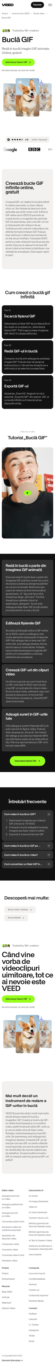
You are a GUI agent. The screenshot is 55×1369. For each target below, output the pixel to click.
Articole (5, 1297)
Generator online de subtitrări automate (11, 1228)
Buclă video (39, 13)
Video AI (33, 1207)
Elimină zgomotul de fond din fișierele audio (40, 1225)
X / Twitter (34, 1324)
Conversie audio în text (13, 1221)
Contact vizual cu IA (38, 1218)
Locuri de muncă (37, 1273)
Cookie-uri (34, 1290)
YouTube (33, 1313)
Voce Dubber (35, 1254)
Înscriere (37, 4)
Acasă (5, 13)
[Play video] (27, 493)
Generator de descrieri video (9, 1237)
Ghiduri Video (8, 1308)
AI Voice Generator (38, 1212)
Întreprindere (8, 1279)
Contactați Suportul (38, 1295)
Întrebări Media (36, 1301)
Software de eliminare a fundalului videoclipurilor (41, 1247)
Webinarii (6, 1302)
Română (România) (11, 1360)
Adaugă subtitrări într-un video (13, 1206)
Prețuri (5, 1273)
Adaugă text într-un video (10, 1214)
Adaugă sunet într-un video (11, 1197)
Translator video (9, 1260)
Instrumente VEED (20, 13)
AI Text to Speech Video (40, 1240)
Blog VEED (7, 1291)
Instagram (34, 1330)
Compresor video (10, 1244)
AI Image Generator (38, 1201)
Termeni (33, 1284)
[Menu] (50, 5)
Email (31, 1341)
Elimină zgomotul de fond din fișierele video (40, 1233)
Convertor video (10, 1249)
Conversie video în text (13, 1255)
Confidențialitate (37, 1279)
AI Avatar (33, 1196)
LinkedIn (33, 1319)
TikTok (32, 1335)
